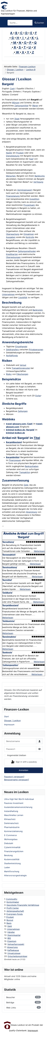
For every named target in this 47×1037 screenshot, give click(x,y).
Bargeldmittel (12, 457)
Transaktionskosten (21, 368)
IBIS (9, 938)
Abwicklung (31, 512)
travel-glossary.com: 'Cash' (19, 423)
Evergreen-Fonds (15, 914)
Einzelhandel (21, 346)
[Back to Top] (42, 1032)
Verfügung (38, 182)
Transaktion (24, 472)
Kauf (31, 159)
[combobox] (20, 22)
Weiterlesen (39, 551)
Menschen (11, 176)
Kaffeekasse (13, 950)
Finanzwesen (15, 460)
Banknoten (38, 310)
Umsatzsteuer (14, 953)
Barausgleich (9, 554)
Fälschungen (22, 374)
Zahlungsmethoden (27, 251)
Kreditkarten (12, 254)
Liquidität (22, 297)
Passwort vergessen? (14, 776)
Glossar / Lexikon (12, 720)
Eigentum (11, 941)
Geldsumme (9, 621)
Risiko (9, 374)
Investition (34, 199)
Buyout (10, 920)
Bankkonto (40, 176)
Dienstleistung (12, 156)
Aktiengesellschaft (15, 911)
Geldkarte (7, 592)
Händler (11, 932)
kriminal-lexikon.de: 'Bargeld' (20, 429)
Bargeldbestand (14, 442)
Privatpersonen (36, 349)
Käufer (9, 153)
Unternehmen (13, 929)
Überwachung (12, 234)
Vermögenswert (24, 190)
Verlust (23, 365)
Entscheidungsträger (17, 956)
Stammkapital (13, 935)
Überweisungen (13, 257)
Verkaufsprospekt (15, 944)
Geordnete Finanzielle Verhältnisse (23, 905)
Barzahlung (8, 542)
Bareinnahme (9, 636)
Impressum (9, 724)
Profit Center (13, 908)
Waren (35, 105)
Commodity (11, 899)
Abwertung (12, 947)
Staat (16, 118)
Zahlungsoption (10, 665)
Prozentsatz (29, 205)
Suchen (40, 22)
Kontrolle (30, 237)
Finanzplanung (13, 196)
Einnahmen (29, 234)
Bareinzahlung (10, 567)
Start (6, 716)
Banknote (7, 652)
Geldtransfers (12, 349)
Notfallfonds (12, 355)
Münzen (15, 102)
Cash (12, 88)
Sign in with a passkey (26, 762)
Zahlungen (23, 411)
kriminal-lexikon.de (15, 432)
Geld (9, 926)
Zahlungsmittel (21, 105)
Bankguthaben (31, 466)
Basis (9, 923)
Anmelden (23, 770)
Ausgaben (10, 237)
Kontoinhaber (13, 902)
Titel (37, 438)
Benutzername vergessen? (16, 779)
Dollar (38, 395)
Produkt (10, 917)
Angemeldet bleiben (16, 755)
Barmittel (7, 580)
